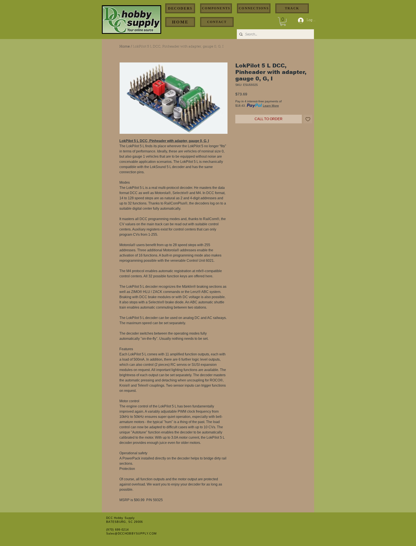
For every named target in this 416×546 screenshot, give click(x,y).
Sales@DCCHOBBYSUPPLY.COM (131, 533)
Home (124, 46)
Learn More (271, 105)
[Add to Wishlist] (308, 119)
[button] (283, 21)
